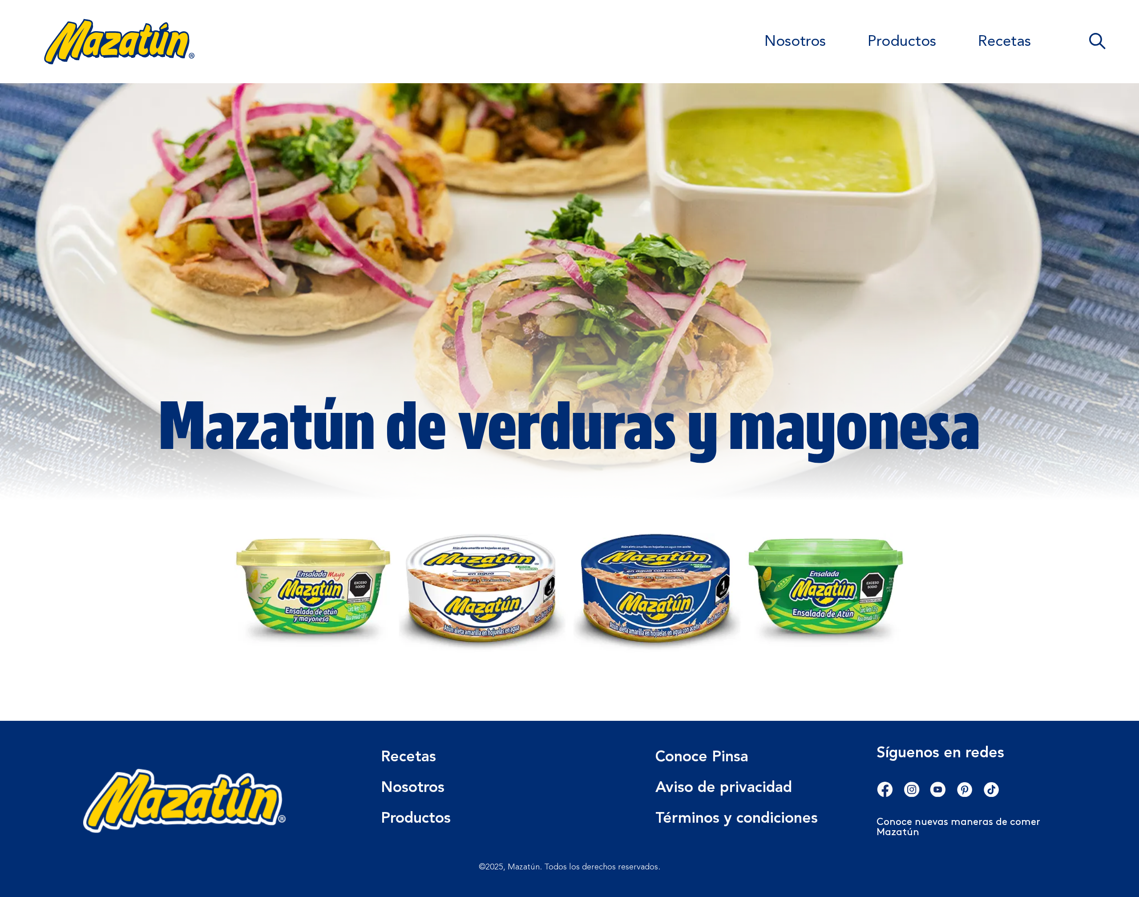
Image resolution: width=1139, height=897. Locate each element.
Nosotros (795, 41)
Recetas (1004, 41)
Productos (902, 41)
